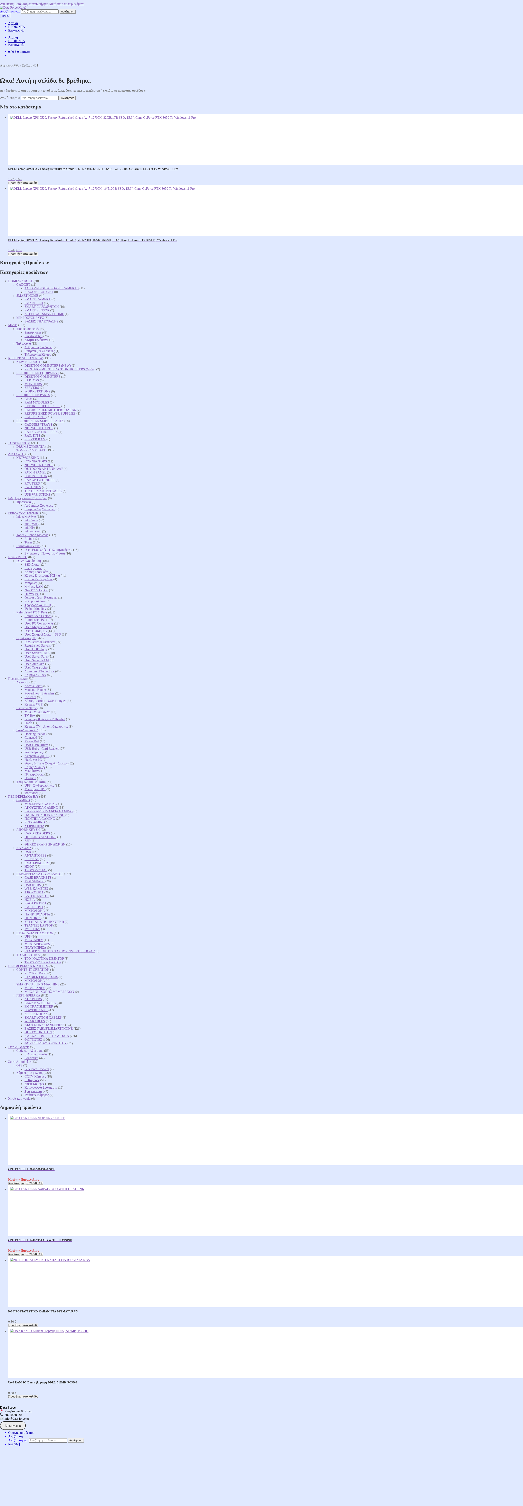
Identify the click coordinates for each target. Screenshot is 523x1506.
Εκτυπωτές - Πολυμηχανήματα (45, 553)
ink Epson (31, 524)
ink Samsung (33, 531)
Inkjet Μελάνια (26, 516)
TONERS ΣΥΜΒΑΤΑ (31, 450)
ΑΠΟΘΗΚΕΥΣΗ (28, 829)
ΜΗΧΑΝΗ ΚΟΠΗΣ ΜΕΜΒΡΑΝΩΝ (49, 991)
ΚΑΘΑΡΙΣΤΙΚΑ (35, 903)
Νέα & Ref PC (17, 557)
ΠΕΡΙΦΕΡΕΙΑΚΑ (28, 995)
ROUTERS (32, 483)
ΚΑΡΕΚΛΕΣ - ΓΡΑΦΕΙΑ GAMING (49, 811)
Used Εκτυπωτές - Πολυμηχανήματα (48, 549)
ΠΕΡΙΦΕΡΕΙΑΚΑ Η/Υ (23, 796)
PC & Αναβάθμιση (28, 560)
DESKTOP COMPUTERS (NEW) (48, 365)
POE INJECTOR (36, 476)
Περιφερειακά (17, 678)
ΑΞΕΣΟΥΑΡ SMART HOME (44, 314)
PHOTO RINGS (36, 973)
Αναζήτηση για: (10, 11)
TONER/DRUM (19, 443)
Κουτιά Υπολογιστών (39, 579)
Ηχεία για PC (33, 759)
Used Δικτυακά (34, 664)
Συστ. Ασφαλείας (19, 1061)
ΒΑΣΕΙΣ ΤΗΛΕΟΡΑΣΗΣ (41, 321)
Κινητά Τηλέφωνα (36, 340)
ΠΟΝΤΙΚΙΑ (33, 918)
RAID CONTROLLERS (41, 432)
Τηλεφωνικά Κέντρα (38, 354)
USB (28, 851)
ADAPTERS (33, 999)
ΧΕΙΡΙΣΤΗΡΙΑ (34, 826)
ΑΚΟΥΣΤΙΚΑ (34, 892)
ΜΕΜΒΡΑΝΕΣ (35, 988)
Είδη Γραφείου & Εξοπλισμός (27, 498)
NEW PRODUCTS (29, 362)
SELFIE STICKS (36, 1014)
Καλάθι (14, 1444)
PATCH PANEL (35, 472)
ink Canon (31, 520)
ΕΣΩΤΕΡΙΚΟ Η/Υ (37, 863)
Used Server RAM (37, 660)
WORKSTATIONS (37, 391)
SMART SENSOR (37, 310)
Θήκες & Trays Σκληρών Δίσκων (46, 763)
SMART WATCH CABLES (43, 1017)
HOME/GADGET (20, 281)
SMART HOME (27, 295)
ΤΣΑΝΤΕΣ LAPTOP (39, 925)
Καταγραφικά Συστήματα (41, 1087)
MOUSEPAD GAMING (41, 804)
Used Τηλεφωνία (36, 667)
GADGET (23, 284)
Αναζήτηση (67, 11)
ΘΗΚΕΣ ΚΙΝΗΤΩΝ (38, 1032)
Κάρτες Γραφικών (36, 572)
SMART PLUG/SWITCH (42, 306)
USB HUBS (33, 885)
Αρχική (13, 23)
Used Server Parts (36, 656)
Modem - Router (35, 689)
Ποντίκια (30, 778)
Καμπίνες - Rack (35, 675)
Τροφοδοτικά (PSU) (38, 605)
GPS (19, 1065)
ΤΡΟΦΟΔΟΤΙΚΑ (28, 955)
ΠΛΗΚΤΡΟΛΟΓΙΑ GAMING (45, 815)
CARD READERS (37, 833)
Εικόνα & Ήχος (26, 708)
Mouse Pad (32, 741)
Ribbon (29, 538)
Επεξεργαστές (34, 568)
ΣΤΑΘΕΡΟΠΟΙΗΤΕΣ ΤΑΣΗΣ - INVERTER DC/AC (60, 951)
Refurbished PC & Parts (31, 612)
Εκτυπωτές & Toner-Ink (23, 513)
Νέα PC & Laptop (36, 590)
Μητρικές (31, 583)
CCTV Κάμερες (35, 1076)
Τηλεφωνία (23, 343)
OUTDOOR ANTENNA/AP (44, 468)
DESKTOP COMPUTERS (42, 376)
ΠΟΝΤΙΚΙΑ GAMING (40, 818)
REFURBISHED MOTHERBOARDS (50, 409)
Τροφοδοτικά (33, 1091)
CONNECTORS (36, 461)
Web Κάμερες (34, 752)
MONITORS (33, 384)
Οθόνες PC (32, 594)
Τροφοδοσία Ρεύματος (31, 781)
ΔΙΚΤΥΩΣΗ (16, 454)
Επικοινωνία (16, 30)
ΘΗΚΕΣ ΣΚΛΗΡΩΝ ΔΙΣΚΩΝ (45, 844)
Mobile (12, 325)
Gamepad (31, 737)
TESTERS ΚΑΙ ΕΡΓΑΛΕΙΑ (43, 491)
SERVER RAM (35, 439)
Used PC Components (39, 623)
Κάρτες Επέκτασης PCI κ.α (42, 575)
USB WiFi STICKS (37, 494)
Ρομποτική (31, 1058)
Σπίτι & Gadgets (18, 1047)
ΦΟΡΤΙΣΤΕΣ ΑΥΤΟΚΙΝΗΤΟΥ (46, 1043)
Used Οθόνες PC (36, 630)
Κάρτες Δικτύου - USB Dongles (45, 700)
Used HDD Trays (36, 649)
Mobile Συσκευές (27, 328)
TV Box (30, 715)
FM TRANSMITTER (39, 1006)
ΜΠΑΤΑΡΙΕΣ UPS (37, 944)
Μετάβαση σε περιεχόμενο (66, 4)
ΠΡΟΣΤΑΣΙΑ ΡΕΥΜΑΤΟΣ (34, 932)
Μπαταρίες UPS (35, 789)
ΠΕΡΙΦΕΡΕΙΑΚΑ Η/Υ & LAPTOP (39, 874)
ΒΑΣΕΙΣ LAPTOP (37, 896)
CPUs (28, 398)
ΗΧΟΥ (29, 866)
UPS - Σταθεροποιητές (39, 785)
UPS (28, 936)
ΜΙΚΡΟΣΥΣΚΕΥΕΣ (30, 317)
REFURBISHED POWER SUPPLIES (50, 413)
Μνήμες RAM (34, 586)
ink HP (29, 527)
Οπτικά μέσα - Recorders (41, 597)
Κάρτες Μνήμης (35, 767)
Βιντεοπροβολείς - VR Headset (45, 719)
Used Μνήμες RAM (38, 627)
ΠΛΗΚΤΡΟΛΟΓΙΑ (37, 914)
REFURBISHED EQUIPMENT (37, 373)
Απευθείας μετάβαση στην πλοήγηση (24, 4)
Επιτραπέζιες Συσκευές (40, 351)
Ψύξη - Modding (35, 608)
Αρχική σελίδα (9, 65)
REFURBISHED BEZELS (42, 406)
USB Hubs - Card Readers (42, 748)
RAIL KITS (32, 435)
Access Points (33, 686)
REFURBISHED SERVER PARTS (40, 421)
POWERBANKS (36, 1010)
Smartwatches (33, 336)
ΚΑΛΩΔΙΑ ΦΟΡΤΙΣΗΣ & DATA (47, 1036)
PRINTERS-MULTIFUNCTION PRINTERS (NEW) (60, 369)
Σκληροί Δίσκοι (35, 601)
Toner (28, 542)
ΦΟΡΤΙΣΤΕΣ (33, 1039)
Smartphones (33, 332)
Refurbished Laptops (38, 616)
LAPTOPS (32, 380)
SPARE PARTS (35, 417)
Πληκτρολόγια (34, 774)
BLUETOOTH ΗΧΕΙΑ (40, 1002)
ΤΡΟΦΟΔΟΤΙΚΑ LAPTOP (43, 962)
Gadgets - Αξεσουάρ (29, 1050)
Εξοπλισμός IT (26, 638)
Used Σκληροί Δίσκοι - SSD (43, 634)
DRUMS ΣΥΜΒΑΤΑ (30, 446)
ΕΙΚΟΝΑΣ (32, 859)
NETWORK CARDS (39, 428)
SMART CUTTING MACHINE (37, 984)
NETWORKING (27, 457)
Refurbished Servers (38, 645)
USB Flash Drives (36, 745)
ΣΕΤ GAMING (35, 822)
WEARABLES (35, 1021)
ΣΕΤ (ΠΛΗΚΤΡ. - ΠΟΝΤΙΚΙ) (44, 921)
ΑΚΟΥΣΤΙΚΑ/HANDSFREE (44, 1025)
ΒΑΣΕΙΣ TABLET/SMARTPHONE (49, 1028)
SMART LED (34, 303)
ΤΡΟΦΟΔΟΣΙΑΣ (36, 870)
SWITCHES (33, 487)
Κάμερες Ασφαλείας (29, 1072)
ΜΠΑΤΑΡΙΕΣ (34, 940)
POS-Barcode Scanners (40, 642)
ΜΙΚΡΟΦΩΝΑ (35, 910)
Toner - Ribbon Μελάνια (32, 535)
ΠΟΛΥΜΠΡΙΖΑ (35, 947)
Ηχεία (28, 723)
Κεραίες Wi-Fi (34, 704)
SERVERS (32, 387)
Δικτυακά (22, 682)
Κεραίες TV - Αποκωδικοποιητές (46, 726)
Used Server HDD (37, 653)
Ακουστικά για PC (37, 756)
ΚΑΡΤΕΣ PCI (34, 907)
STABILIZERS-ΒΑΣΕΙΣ (41, 977)
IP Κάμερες (32, 1080)
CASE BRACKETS (38, 877)
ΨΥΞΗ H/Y (32, 929)
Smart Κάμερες (34, 1084)
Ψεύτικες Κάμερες (37, 1095)
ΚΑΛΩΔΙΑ (23, 848)
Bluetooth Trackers (37, 1069)
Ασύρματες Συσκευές (39, 347)
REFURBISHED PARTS (33, 395)
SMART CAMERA (38, 299)
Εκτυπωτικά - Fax (28, 546)
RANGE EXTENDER (40, 479)
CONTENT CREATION (32, 969)
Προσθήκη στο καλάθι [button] (23, 183)
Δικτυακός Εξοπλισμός (39, 671)
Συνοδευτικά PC (27, 730)
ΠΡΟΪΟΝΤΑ (16, 26)
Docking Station (35, 734)
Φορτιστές (31, 793)
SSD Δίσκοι (32, 564)
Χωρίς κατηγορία (19, 1098)
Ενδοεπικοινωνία (36, 1054)
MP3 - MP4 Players (37, 712)
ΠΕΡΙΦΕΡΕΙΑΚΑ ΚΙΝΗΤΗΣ (28, 966)
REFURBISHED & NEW (25, 358)
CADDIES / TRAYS (38, 424)
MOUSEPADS (35, 881)
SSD (28, 840)
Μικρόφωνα (32, 770)
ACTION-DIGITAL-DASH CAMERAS (52, 288)
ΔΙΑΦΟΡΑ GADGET (39, 292)
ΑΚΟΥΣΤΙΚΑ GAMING (41, 807)
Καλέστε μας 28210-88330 (25, 1183)
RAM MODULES (37, 402)
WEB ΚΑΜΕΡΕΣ (36, 888)
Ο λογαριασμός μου (21, 1432)
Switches (30, 697)
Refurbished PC (35, 619)
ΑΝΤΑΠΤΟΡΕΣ (35, 855)
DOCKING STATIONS (40, 837)
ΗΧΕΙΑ (30, 899)
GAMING (23, 800)
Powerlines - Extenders (39, 693)
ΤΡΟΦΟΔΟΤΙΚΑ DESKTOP (44, 958)
